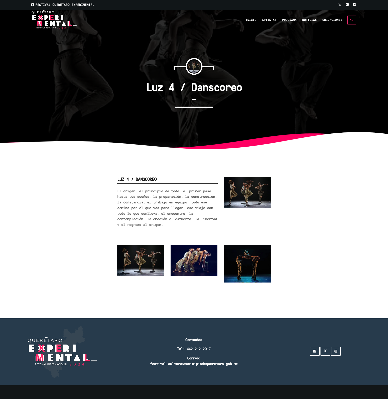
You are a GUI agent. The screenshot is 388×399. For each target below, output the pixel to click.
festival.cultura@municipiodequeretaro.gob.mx (194, 363)
